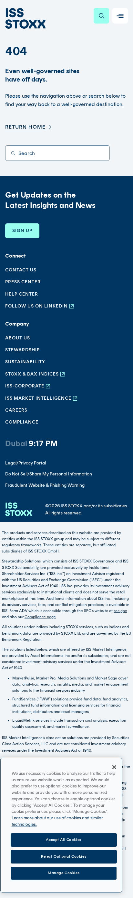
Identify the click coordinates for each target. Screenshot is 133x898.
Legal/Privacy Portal (25, 463)
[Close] (114, 767)
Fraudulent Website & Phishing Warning (45, 485)
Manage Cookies (63, 873)
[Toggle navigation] (120, 16)
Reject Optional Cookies (63, 856)
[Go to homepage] (18, 510)
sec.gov (120, 611)
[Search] (101, 16)
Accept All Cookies (63, 839)
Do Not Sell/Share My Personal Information (48, 474)
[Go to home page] (25, 18)
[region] (61, 825)
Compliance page (40, 617)
